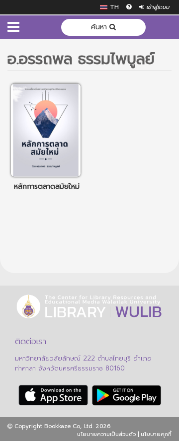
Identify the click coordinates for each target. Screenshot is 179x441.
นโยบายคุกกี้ (156, 434)
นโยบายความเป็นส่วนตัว (106, 434)
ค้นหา (100, 27)
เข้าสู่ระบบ (156, 7)
